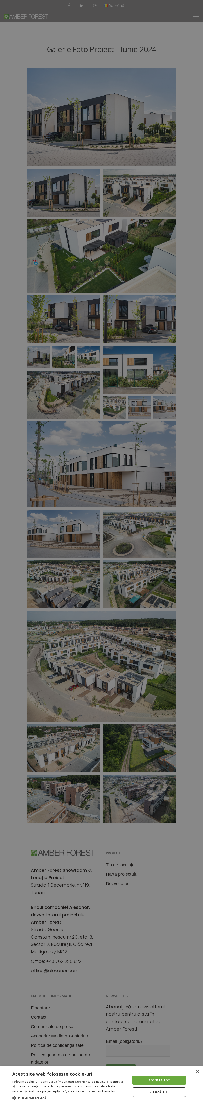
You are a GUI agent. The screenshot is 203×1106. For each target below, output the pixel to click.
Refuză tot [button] (159, 1092)
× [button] (197, 1072)
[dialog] (101, 1086)
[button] (69, 1098)
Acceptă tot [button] (159, 1080)
